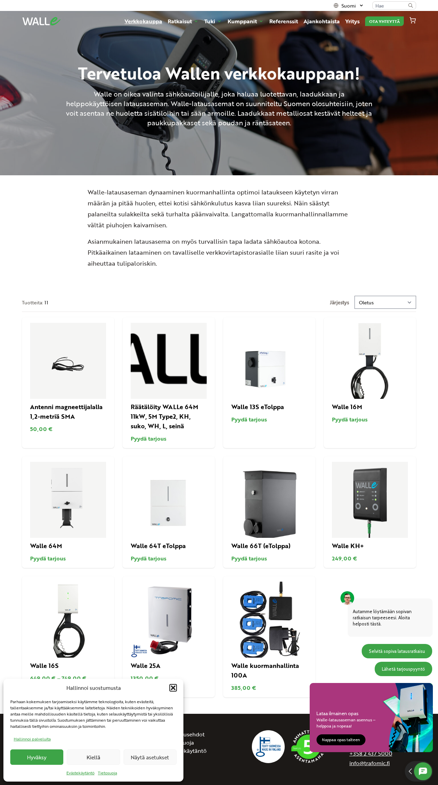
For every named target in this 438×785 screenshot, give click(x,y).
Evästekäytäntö (80, 772)
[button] (173, 687)
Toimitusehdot (186, 734)
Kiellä (93, 757)
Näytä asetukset (150, 757)
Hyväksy (37, 757)
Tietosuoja (107, 772)
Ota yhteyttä (384, 21)
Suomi (349, 5)
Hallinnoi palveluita (32, 739)
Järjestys (339, 302)
